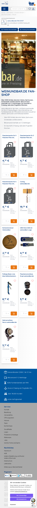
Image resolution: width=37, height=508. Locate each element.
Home (3, 12)
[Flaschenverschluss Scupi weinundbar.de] (27, 294)
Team (6, 423)
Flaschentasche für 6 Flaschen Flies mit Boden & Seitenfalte (9, 184)
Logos (6, 432)
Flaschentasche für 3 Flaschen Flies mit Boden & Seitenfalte (27, 137)
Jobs (5, 440)
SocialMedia (8, 429)
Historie (6, 420)
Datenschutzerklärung (21, 491)
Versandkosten (5, 164)
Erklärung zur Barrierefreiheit (13, 467)
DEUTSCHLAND (6, 14)
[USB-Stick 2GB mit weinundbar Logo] (27, 248)
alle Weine (10, 12)
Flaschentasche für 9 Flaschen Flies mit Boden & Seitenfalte (9, 137)
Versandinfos (8, 415)
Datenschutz (8, 461)
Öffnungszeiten (9, 418)
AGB (5, 453)
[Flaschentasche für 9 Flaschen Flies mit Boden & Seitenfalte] (9, 156)
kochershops (8, 426)
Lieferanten (7, 463)
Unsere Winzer (19, 12)
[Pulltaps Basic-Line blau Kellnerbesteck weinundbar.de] (9, 294)
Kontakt (6, 409)
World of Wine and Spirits (12, 443)
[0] (31, 3)
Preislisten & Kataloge (11, 435)
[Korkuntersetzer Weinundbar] (9, 248)
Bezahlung (7, 412)
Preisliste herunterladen (10, 29)
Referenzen (7, 437)
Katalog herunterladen (28, 29)
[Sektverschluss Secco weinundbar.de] (9, 340)
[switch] (33, 505)
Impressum (7, 451)
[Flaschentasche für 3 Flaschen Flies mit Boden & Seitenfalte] (27, 156)
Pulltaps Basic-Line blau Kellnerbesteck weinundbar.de (9, 276)
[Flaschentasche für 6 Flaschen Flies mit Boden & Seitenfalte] (9, 202)
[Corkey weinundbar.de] (27, 202)
